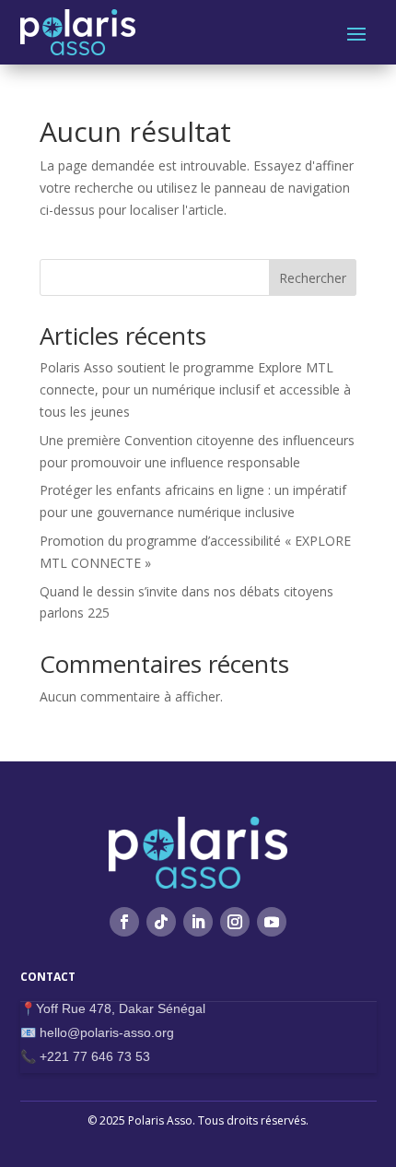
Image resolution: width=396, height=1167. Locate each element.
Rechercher (312, 278)
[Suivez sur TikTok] (161, 922)
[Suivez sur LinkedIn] (198, 922)
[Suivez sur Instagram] (235, 922)
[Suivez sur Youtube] (271, 922)
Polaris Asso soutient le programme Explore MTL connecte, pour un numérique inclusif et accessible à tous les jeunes (195, 389)
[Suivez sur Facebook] (124, 922)
